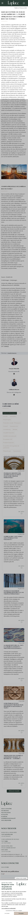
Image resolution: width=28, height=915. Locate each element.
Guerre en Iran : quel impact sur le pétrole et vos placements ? (13, 538)
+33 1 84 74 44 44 (5, 843)
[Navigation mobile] (3, 3)
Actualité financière (12, 353)
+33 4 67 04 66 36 (5, 836)
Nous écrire (5, 867)
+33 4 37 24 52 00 (5, 851)
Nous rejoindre (6, 820)
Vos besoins (5, 810)
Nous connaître (6, 808)
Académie (4, 816)
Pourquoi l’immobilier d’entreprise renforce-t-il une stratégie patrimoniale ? (14, 592)
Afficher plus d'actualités (14, 791)
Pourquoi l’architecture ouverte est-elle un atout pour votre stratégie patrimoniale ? (12, 475)
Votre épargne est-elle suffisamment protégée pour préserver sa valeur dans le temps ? (13, 706)
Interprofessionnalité (8, 818)
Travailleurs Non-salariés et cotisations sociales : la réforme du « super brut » (13, 757)
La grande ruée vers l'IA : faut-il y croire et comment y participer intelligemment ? (14, 647)
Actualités (4, 814)
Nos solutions (6, 812)
